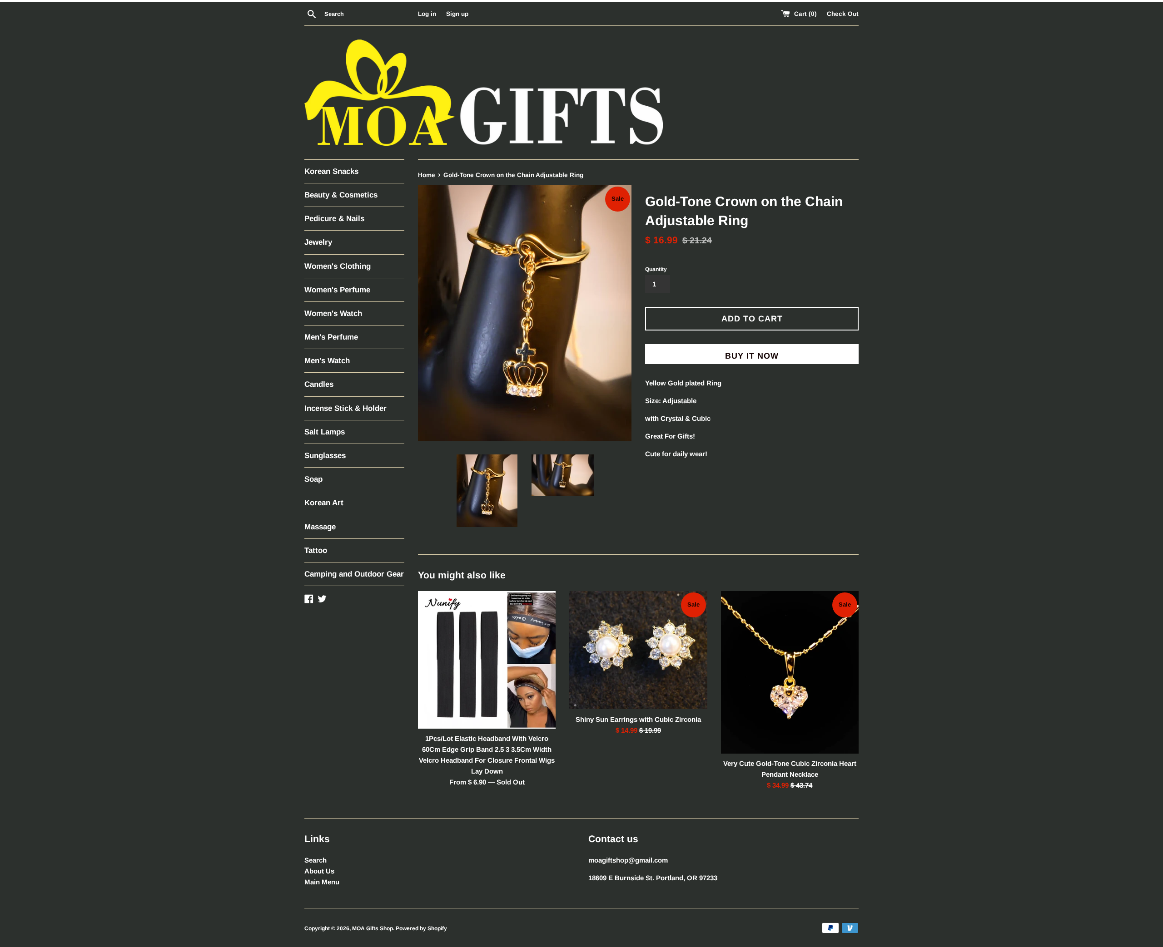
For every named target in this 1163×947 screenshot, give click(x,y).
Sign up (457, 13)
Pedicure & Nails (334, 218)
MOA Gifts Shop (372, 928)
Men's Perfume (331, 337)
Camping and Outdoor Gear (354, 574)
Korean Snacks (331, 171)
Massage (320, 527)
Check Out (843, 13)
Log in (427, 13)
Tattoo (315, 550)
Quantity (656, 269)
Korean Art (323, 502)
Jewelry (318, 242)
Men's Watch (327, 360)
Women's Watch (333, 313)
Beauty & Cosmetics (341, 195)
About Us (319, 871)
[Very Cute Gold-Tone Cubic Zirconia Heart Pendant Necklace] (790, 672)
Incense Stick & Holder (345, 408)
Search (315, 860)
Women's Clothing (337, 266)
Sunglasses (325, 455)
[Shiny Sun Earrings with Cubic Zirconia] (638, 650)
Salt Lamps (324, 432)
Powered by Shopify (421, 928)
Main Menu (321, 882)
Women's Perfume (337, 290)
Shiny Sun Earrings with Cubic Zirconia (638, 719)
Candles (318, 384)
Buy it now (752, 355)
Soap (313, 479)
